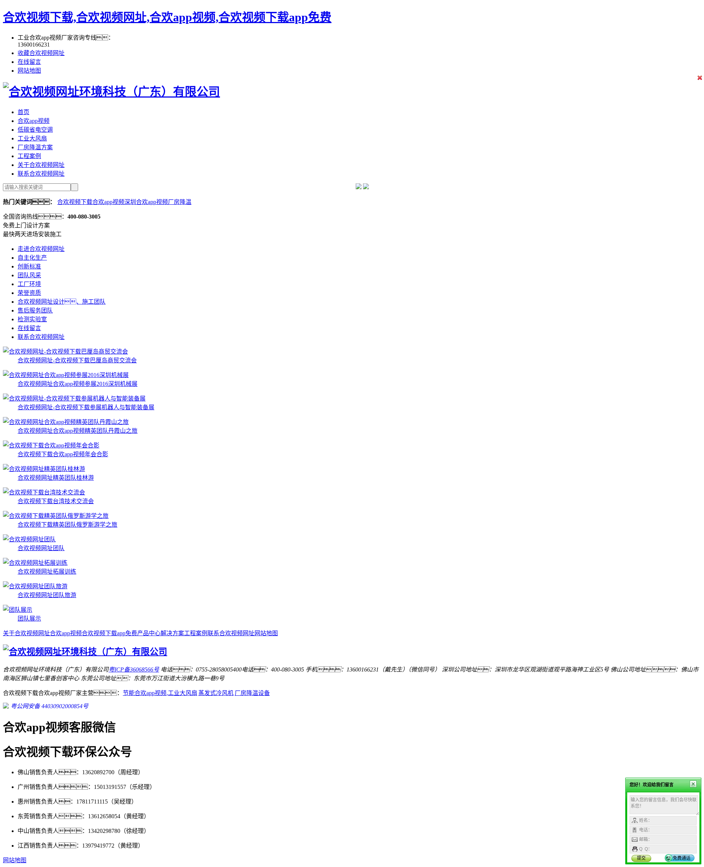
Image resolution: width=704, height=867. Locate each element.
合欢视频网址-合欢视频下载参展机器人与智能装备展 (86, 407)
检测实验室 (32, 319)
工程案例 (29, 156)
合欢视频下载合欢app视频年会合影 (63, 454)
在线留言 (29, 62)
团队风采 (29, 275)
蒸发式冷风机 (216, 693)
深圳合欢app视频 (146, 202)
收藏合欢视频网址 (41, 53)
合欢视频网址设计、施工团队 (62, 302)
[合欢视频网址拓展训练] (35, 563)
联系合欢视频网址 (41, 174)
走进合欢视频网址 (41, 249)
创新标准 (29, 266)
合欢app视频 (34, 121)
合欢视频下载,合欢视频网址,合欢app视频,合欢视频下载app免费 (167, 17)
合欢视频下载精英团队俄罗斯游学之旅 (67, 525)
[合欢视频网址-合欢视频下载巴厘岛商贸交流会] (65, 351)
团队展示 (29, 618)
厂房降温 (179, 202)
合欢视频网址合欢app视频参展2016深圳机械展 (78, 384)
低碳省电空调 (35, 130)
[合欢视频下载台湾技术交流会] (44, 492)
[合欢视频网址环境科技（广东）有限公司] (111, 91)
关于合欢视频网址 (41, 165)
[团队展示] (17, 610)
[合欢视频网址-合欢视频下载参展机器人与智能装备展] (74, 398)
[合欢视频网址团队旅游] (35, 586)
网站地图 (29, 70)
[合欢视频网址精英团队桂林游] (44, 469)
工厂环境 (29, 284)
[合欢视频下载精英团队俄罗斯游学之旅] (56, 516)
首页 (23, 112)
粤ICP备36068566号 (134, 669)
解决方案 (172, 633)
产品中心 (149, 633)
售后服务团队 (35, 310)
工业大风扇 (32, 138)
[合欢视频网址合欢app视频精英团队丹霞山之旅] (66, 422)
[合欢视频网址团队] (29, 539)
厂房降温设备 (252, 693)
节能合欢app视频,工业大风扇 (160, 693)
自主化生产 (32, 258)
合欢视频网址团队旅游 (47, 595)
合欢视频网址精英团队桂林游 (56, 478)
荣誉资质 (29, 293)
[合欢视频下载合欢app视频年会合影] (51, 445)
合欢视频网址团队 (41, 548)
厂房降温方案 (35, 147)
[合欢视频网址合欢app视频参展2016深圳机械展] (66, 375)
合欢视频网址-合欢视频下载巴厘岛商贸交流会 (77, 360)
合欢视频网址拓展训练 (47, 571)
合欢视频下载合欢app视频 (90, 202)
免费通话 (681, 858)
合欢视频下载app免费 (109, 633)
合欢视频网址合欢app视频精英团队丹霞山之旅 (78, 431)
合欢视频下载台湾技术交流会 (56, 501)
